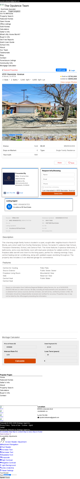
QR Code (61, 70)
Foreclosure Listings (8, 60)
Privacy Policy (5, 425)
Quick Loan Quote (7, 42)
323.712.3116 (4, 13)
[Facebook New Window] (73, 3)
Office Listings (5, 24)
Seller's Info (5, 32)
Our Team (4, 50)
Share (60, 163)
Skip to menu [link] (27, 432)
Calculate (19, 361)
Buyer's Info (5, 37)
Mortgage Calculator (8, 66)
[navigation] (40, 452)
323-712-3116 (10, 193)
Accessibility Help (6, 432)
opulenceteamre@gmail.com (10, 1)
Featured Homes (6, 19)
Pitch (1, 475)
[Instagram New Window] (75, 3)
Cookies (24, 425)
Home (10, 13)
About (2, 47)
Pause (8, 477)
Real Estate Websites (7, 429)
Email (21, 193)
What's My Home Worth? (10, 34)
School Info (4, 45)
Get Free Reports (7, 40)
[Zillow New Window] (77, 3)
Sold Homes (5, 27)
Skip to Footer (37, 432)
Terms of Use (15, 425)
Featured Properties (10, 70)
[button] (75, 110)
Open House (5, 21)
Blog (2, 55)
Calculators (4, 29)
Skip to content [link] (17, 432)
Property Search (6, 16)
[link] (5, 434)
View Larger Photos (69, 82)
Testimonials (5, 53)
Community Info (6, 63)
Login (73, 70)
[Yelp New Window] (79, 3)
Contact (3, 58)
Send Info (58, 193)
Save (72, 163)
